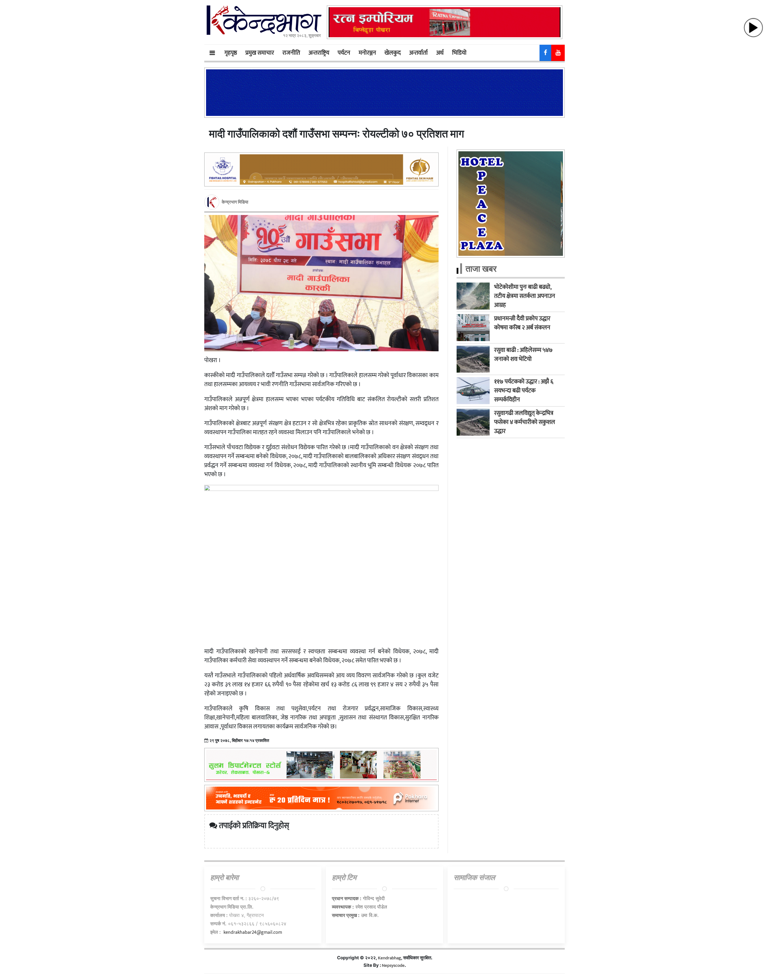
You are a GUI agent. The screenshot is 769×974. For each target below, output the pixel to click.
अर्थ (440, 53)
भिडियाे (459, 53)
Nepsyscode (393, 965)
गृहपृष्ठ (230, 53)
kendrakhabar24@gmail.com (252, 932)
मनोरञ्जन (367, 53)
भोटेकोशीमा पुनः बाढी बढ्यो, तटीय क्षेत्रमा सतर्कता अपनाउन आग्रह (524, 296)
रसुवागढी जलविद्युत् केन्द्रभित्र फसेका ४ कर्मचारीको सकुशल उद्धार (524, 422)
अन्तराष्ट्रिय (319, 53)
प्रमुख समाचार (259, 53)
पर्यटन (344, 53)
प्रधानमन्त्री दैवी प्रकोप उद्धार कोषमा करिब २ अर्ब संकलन (522, 323)
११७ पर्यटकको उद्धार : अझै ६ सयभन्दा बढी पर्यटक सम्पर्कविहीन (523, 391)
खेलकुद (392, 53)
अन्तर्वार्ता (418, 53)
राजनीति (291, 53)
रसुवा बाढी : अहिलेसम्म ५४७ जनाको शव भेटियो (523, 354)
